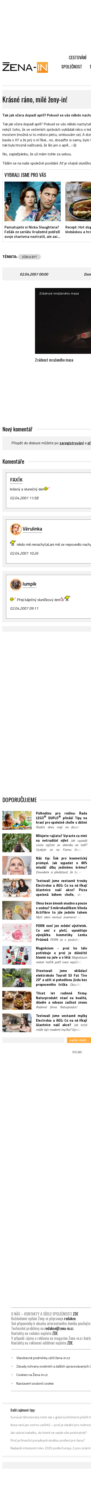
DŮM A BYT (29, 256)
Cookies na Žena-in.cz (32, 1374)
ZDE (75, 1314)
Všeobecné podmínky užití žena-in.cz (43, 1357)
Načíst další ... (79, 1040)
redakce (70, 1318)
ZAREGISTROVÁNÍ (72, 443)
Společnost (71, 67)
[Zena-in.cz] (28, 67)
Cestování (77, 57)
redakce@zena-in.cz (59, 1328)
